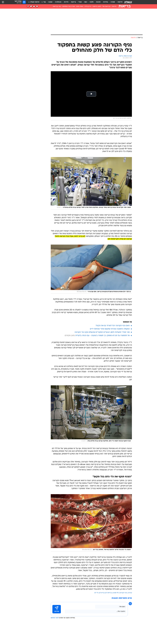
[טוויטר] (31, 6)
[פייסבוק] (28, 6)
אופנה (50, 2)
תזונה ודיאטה (96, 6)
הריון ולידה (87, 6)
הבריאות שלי (106, 6)
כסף (85, 2)
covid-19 (115, 593)
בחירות (105, 2)
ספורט (113, 2)
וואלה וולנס (79, 6)
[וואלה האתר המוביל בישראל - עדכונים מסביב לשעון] (128, 2)
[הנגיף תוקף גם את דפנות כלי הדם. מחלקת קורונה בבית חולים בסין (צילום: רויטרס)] (91, 414)
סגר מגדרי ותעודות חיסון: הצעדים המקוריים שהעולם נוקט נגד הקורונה (102, 332)
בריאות (73, 2)
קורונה (130, 593)
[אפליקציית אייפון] (34, 6)
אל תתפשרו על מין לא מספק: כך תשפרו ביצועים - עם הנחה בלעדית (102, 335)
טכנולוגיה (58, 2)
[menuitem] (119, 2)
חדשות (120, 2)
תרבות (98, 2)
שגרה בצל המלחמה (68, 6)
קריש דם (102, 593)
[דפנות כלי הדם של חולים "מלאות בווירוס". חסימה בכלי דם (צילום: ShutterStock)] (91, 523)
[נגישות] (3, 2)
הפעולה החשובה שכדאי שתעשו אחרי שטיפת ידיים (110, 329)
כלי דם (96, 593)
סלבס (92, 2)
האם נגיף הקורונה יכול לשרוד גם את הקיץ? (113, 326)
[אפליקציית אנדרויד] (37, 6)
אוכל (80, 2)
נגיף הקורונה (123, 593)
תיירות (66, 2)
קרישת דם (108, 593)
